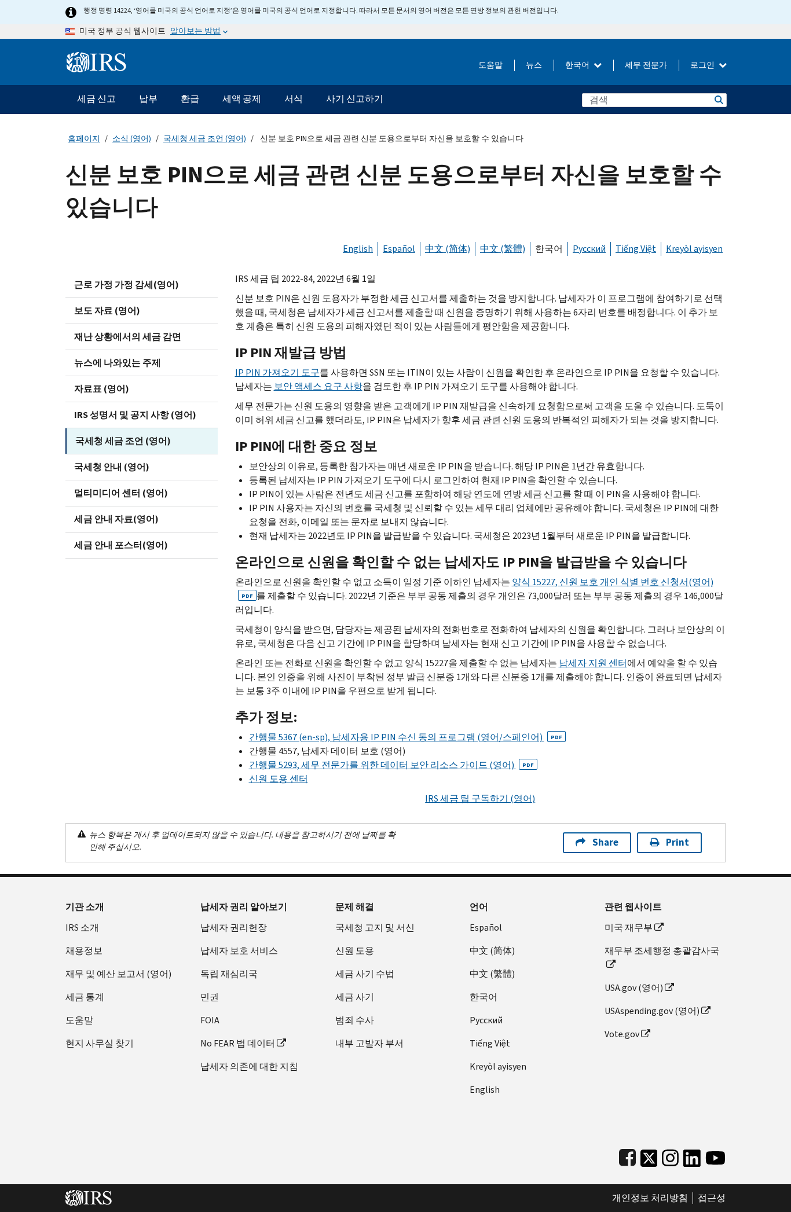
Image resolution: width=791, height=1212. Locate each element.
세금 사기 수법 (364, 974)
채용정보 (83, 951)
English (358, 249)
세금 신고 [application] (96, 99)
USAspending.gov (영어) (652, 1011)
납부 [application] (148, 99)
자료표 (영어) (101, 389)
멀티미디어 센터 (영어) (121, 493)
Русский (589, 249)
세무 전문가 (646, 65)
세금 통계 (84, 997)
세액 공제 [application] (241, 99)
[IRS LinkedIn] (692, 1156)
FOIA (209, 1020)
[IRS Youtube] (715, 1156)
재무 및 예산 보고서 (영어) (118, 974)
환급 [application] (190, 99)
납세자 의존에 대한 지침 (249, 1066)
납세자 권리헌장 (233, 927)
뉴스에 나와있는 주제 (117, 363)
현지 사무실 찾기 (99, 1043)
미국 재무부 (629, 927)
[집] (96, 57)
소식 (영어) (131, 138)
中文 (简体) (447, 249)
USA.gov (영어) (634, 988)
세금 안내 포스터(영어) (121, 545)
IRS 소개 (82, 927)
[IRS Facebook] (627, 1156)
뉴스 (534, 65)
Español (399, 249)
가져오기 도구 (277, 372)
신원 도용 (354, 951)
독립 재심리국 (229, 974)
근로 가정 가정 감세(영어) (126, 284)
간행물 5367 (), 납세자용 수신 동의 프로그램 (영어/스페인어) (405, 737)
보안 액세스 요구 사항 (318, 386)
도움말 (490, 65)
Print (677, 842)
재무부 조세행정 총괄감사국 (662, 951)
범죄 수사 (354, 1020)
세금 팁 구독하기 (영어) (480, 798)
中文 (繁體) (502, 249)
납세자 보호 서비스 (239, 951)
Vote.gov (622, 1034)
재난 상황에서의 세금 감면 (127, 336)
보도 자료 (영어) (107, 310)
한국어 (578, 65)
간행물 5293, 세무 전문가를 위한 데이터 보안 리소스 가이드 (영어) (391, 765)
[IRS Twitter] (649, 1156)
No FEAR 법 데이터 (237, 1043)
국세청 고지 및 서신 (375, 927)
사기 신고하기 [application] (354, 99)
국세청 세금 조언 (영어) (204, 138)
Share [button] (605, 842)
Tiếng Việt (636, 249)
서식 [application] (293, 99)
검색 (718, 100)
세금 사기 (354, 997)
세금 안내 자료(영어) (116, 519)
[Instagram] (670, 1156)
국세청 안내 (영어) (111, 467)
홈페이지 (84, 138)
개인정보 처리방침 (650, 1198)
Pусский (486, 1020)
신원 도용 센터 (278, 779)
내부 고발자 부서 (369, 1043)
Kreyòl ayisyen (694, 249)
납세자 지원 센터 (593, 663)
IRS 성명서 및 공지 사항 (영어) (135, 415)
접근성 (712, 1198)
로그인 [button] (703, 65)
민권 (209, 997)
